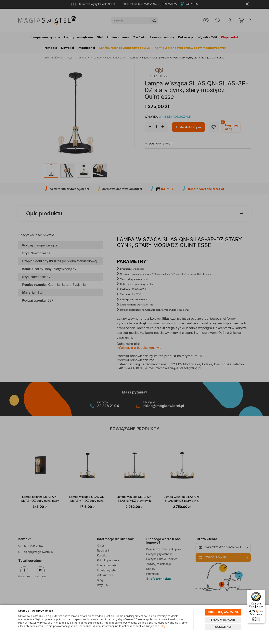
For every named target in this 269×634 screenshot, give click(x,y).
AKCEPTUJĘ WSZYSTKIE (223, 612)
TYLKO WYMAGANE (223, 619)
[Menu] (262, 592)
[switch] (256, 619)
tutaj (162, 626)
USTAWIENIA (223, 627)
